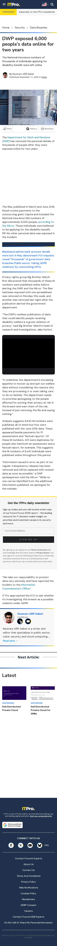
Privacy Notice (43, 553)
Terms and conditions (28, 875)
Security (20, 27)
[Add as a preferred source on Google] (12, 825)
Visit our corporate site (41, 816)
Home (6, 27)
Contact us (28, 870)
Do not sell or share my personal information (28, 922)
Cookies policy (28, 893)
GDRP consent (28, 905)
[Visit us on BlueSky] (38, 845)
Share (9, 128)
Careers (28, 910)
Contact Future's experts (28, 858)
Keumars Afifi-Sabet (23, 74)
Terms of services (39, 550)
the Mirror (8, 225)
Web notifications (28, 887)
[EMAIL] (29, 621)
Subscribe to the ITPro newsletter (37, 11)
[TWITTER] (21, 621)
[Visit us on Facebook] (11, 845)
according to (46, 222)
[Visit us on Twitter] (20, 845)
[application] (28, 353)
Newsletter (49, 128)
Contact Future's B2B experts (28, 916)
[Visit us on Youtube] (30, 845)
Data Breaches (38, 27)
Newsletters (28, 899)
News (44, 77)
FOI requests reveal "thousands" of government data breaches (28, 259)
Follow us (33, 128)
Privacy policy (28, 881)
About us (29, 864)
